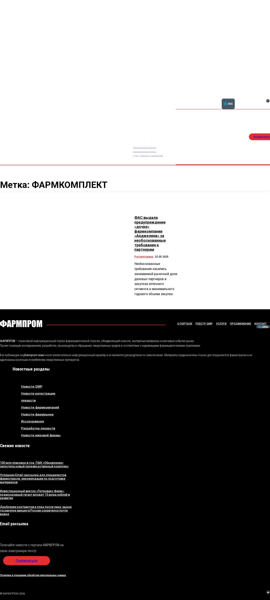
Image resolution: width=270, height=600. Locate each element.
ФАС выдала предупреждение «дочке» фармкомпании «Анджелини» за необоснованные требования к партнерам (150, 233)
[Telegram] (248, 593)
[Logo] (21, 323)
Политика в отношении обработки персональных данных (33, 575)
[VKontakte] (262, 101)
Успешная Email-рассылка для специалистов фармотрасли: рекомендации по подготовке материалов (33, 478)
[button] (248, 99)
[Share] (238, 593)
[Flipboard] (262, 96)
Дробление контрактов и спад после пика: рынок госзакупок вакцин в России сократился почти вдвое (36, 510)
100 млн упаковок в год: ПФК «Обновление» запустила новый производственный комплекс (34, 464)
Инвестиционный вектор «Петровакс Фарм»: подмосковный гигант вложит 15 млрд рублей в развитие (35, 494)
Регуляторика (143, 256)
